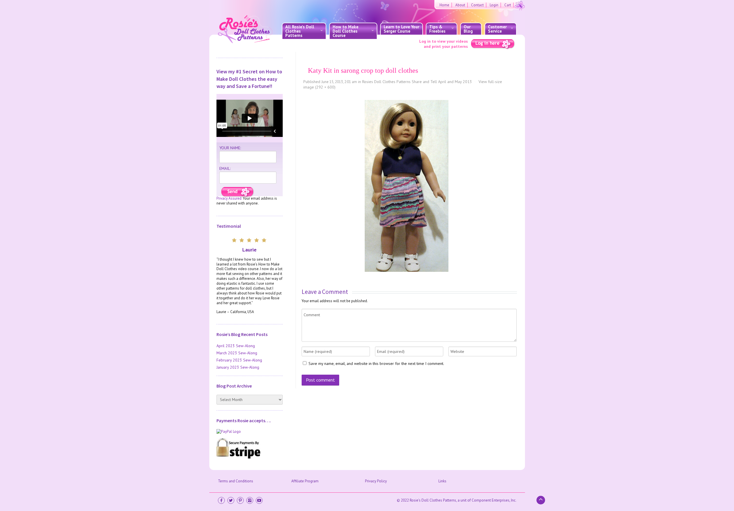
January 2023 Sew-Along (237, 367)
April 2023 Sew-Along (235, 345)
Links (442, 481)
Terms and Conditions (235, 481)
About (460, 5)
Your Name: (230, 147)
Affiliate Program (305, 481)
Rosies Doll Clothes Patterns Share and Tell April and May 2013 (417, 81)
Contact (477, 5)
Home (444, 5)
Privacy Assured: (229, 198)
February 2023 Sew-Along (239, 360)
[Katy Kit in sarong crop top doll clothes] (406, 186)
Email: (225, 168)
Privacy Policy (376, 481)
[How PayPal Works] (249, 431)
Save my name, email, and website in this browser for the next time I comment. (376, 363)
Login (494, 5)
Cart (507, 5)
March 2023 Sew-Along (236, 352)
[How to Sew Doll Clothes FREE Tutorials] (237, 192)
